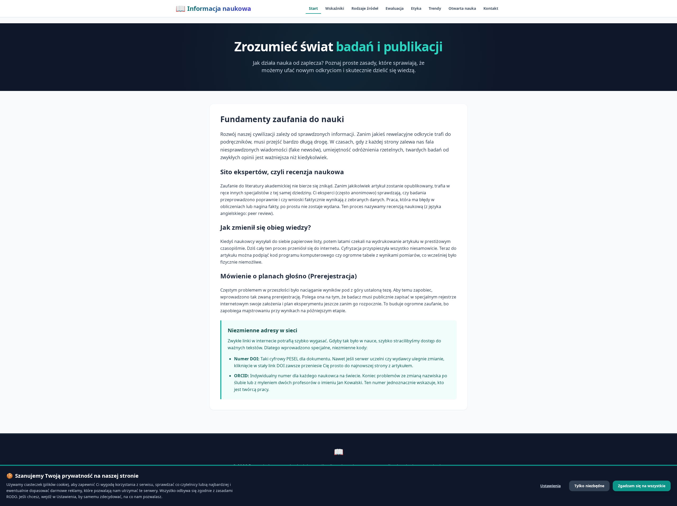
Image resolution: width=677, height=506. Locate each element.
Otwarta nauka (462, 8)
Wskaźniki (334, 8)
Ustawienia (550, 485)
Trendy (435, 8)
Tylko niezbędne (589, 485)
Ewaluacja (395, 8)
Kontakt (490, 8)
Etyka (416, 8)
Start (313, 8)
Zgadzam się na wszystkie (641, 485)
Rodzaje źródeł (364, 8)
